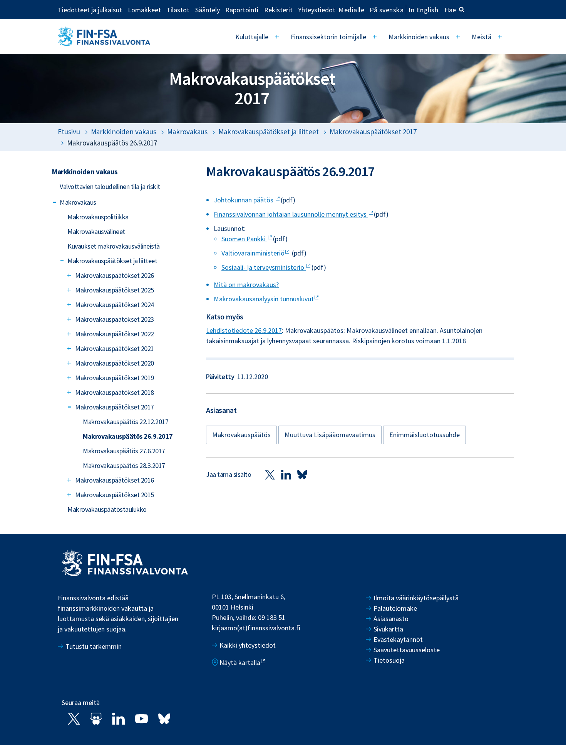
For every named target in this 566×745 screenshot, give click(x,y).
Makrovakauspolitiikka (98, 216)
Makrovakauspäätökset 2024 (114, 304)
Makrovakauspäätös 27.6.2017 (124, 450)
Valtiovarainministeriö (253, 253)
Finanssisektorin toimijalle (328, 36)
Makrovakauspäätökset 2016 (114, 480)
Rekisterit (278, 9)
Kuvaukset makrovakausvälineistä (113, 246)
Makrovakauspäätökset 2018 (114, 392)
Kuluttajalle (251, 36)
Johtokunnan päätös (244, 199)
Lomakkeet (144, 9)
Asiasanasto (391, 618)
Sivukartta (388, 629)
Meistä (481, 36)
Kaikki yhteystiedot (247, 645)
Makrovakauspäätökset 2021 (114, 348)
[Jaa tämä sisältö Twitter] (270, 474)
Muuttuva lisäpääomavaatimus (330, 434)
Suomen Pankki (244, 238)
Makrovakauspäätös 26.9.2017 (128, 436)
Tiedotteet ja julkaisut (90, 9)
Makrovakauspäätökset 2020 (114, 363)
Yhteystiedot (316, 9)
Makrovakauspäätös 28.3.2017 (124, 465)
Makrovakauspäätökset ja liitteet (268, 131)
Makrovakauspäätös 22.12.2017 (125, 421)
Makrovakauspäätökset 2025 (114, 290)
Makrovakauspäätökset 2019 (114, 377)
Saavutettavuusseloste (406, 649)
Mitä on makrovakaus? (246, 284)
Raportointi (241, 9)
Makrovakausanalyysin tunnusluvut (264, 298)
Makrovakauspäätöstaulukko (107, 509)
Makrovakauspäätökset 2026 (114, 275)
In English (423, 9)
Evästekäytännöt (398, 639)
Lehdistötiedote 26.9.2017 (244, 330)
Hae (450, 9)
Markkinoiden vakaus (418, 36)
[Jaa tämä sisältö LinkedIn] (286, 474)
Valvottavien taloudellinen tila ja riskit (110, 186)
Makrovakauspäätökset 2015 (114, 494)
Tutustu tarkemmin (93, 646)
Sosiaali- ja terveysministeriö (263, 267)
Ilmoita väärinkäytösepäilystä (416, 597)
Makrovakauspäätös (241, 434)
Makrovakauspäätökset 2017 (373, 131)
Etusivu (69, 131)
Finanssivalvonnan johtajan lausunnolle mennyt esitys (291, 214)
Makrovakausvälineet (96, 231)
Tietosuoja (389, 660)
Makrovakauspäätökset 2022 (114, 333)
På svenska (387, 9)
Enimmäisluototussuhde (424, 434)
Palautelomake (395, 608)
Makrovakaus (187, 131)
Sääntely (207, 9)
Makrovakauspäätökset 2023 (114, 319)
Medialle (351, 9)
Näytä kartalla (239, 662)
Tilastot (177, 9)
